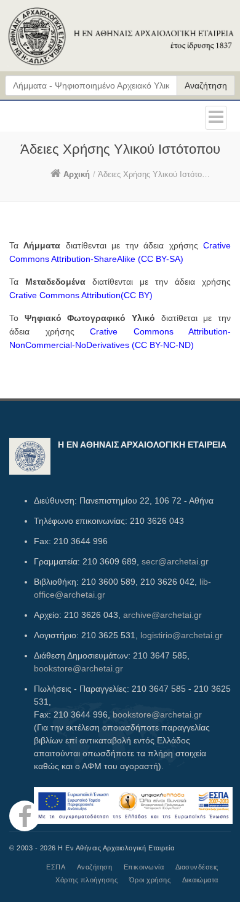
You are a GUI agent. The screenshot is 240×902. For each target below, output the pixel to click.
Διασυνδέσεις (196, 867)
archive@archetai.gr (162, 615)
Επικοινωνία (144, 867)
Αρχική (76, 174)
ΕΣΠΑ (55, 867)
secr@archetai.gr (175, 561)
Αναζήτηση (206, 85)
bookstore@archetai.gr (78, 668)
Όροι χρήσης (150, 880)
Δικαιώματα (200, 880)
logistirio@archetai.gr (181, 635)
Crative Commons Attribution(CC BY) (81, 295)
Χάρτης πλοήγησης (86, 880)
